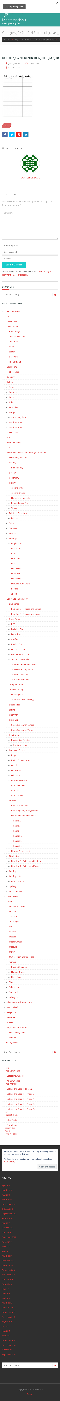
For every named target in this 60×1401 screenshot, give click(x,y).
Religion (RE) (12, 1012)
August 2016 (7, 1284)
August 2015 (7, 1321)
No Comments (34, 63)
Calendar (13, 916)
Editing (12, 709)
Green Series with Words (22, 730)
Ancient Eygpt (17, 488)
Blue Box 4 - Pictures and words (25, 614)
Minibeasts (16, 578)
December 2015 (8, 1312)
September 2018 (9, 1213)
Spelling (12, 886)
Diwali (12, 346)
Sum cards (14, 992)
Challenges (14, 372)
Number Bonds (18, 972)
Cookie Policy (9, 1161)
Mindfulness (12, 896)
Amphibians (16, 543)
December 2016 (8, 1270)
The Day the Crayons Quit (23, 669)
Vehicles (12, 1037)
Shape (12, 982)
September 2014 (9, 1354)
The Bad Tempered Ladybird (24, 664)
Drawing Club (17, 694)
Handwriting (14, 735)
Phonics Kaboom (19, 780)
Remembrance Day (20, 503)
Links (7, 1112)
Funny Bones (17, 634)
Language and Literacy (17, 598)
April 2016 (6, 1298)
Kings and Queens (17, 1032)
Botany (12, 472)
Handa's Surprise (18, 644)
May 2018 (6, 1223)
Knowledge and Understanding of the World (26, 452)
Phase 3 (17, 825)
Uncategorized (11, 1042)
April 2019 (6, 1195)
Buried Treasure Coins (21, 760)
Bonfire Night (15, 331)
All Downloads (13, 1081)
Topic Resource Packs (17, 1027)
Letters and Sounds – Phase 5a (21, 1104)
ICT (8, 447)
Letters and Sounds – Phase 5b (21, 1109)
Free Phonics (11, 1083)
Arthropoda (16, 548)
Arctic (11, 397)
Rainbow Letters (20, 745)
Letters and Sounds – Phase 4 (20, 1099)
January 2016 (7, 1307)
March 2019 (7, 1199)
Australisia (13, 407)
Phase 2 (17, 820)
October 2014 (7, 1349)
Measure (13, 946)
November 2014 (8, 1345)
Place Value (16, 977)
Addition (12, 911)
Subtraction (14, 987)
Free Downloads (12, 311)
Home (7, 1067)
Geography (14, 477)
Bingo (13, 755)
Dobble (14, 765)
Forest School (13, 432)
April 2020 (6, 1185)
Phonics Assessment (20, 851)
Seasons (13, 528)
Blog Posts (12, 1120)
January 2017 (7, 1265)
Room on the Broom (20, 654)
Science (12, 523)
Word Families (17, 881)
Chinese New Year (17, 336)
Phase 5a (17, 835)
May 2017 (6, 1246)
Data (11, 926)
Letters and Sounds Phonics (23, 815)
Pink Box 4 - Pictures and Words (25, 866)
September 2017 (9, 1237)
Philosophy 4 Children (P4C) (19, 1002)
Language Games (17, 750)
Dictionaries (14, 704)
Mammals (15, 573)
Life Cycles (16, 568)
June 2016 (6, 1293)
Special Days (12, 1022)
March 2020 (7, 1190)
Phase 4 (17, 830)
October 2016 (7, 1279)
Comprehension (16, 684)
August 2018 (7, 1218)
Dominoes (16, 770)
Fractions (13, 936)
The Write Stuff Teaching (22, 699)
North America (15, 422)
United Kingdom (18, 417)
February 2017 (8, 1260)
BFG (13, 624)
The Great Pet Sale (19, 674)
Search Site (10, 1128)
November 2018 (8, 1204)
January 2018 (7, 1227)
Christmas (13, 341)
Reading (12, 871)
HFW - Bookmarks (19, 805)
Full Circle (15, 775)
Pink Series (14, 856)
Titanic (14, 508)
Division (12, 931)
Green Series (15, 720)
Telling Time (14, 997)
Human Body (17, 467)
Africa (11, 387)
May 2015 (6, 1335)
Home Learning (14, 442)
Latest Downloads (15, 1075)
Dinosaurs (15, 558)
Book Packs (14, 619)
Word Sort (15, 790)
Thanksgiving (15, 361)
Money (12, 951)
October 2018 (7, 1209)
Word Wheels (17, 795)
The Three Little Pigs (20, 679)
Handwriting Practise (20, 740)
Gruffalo (14, 639)
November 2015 (8, 1317)
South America (15, 427)
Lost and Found (18, 649)
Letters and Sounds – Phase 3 (20, 1094)
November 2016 (8, 1274)
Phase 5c (17, 846)
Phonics (12, 800)
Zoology (13, 538)
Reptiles (14, 588)
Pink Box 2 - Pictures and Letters (26, 861)
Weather (13, 533)
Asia (11, 402)
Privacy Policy (11, 1133)
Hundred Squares (19, 967)
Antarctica (13, 392)
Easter (12, 351)
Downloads (12, 1125)
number (12, 962)
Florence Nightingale (20, 498)
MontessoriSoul (14, 20)
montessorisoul (30, 177)
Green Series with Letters (22, 725)
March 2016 (7, 1303)
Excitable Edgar (18, 629)
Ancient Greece (18, 493)
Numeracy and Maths (17, 906)
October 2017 (7, 1232)
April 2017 (6, 1251)
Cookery (11, 377)
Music (9, 901)
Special (14, 593)
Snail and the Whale (20, 659)
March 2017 (7, 1256)
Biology (12, 462)
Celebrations (12, 326)
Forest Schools (11, 1115)
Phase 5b (17, 841)
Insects (14, 563)
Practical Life (13, 1007)
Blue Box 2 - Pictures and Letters (26, 609)
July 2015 (5, 1326)
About (7, 1131)
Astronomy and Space (19, 457)
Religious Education (18, 513)
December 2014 (8, 1340)
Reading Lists (15, 876)
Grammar (13, 714)
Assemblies (12, 321)
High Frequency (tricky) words (24, 810)
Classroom (12, 366)
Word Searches (18, 785)
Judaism (14, 518)
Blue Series (14, 604)
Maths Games (15, 941)
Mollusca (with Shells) (21, 583)
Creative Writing (16, 689)
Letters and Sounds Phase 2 (19, 1088)
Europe (12, 412)
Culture (10, 382)
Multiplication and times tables (23, 957)
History (12, 482)
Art (8, 316)
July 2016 (5, 1289)
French (10, 437)
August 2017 (7, 1242)
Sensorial (11, 1017)
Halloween (14, 356)
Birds (13, 553)
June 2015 (6, 1331)
